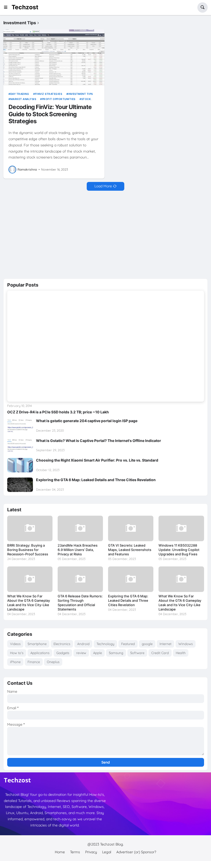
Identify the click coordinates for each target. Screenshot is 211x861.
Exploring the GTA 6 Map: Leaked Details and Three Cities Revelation (96, 480)
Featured (128, 644)
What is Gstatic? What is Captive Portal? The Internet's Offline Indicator (98, 440)
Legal (106, 852)
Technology (105, 644)
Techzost (25, 7)
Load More (103, 186)
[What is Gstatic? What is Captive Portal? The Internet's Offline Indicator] (20, 445)
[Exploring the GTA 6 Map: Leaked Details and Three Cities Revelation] (20, 485)
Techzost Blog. (112, 844)
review (81, 653)
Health (181, 653)
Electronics (62, 644)
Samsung (116, 653)
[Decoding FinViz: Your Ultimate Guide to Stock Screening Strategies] (53, 57)
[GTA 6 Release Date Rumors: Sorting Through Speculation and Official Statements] (80, 579)
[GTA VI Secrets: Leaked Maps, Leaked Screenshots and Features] (130, 528)
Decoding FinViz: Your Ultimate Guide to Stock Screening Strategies (50, 114)
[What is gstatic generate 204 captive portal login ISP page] (20, 426)
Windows (185, 644)
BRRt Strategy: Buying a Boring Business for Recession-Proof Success (27, 549)
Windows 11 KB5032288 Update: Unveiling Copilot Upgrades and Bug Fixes (179, 549)
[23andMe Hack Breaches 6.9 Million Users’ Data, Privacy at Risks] (80, 528)
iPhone (15, 662)
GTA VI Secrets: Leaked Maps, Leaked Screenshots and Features (129, 549)
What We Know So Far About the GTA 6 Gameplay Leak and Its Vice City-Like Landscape (28, 602)
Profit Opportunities (58, 99)
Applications (39, 653)
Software (137, 653)
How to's (16, 653)
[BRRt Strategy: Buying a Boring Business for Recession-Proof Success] (29, 528)
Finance (34, 662)
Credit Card (160, 653)
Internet (165, 644)
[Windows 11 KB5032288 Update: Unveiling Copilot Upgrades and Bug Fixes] (181, 528)
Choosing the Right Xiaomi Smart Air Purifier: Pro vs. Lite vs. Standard (97, 460)
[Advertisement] (105, 235)
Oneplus (53, 662)
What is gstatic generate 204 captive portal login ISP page (86, 421)
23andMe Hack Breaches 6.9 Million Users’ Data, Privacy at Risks (78, 549)
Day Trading (19, 93)
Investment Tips (80, 93)
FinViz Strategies (48, 93)
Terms (75, 852)
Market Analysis (23, 99)
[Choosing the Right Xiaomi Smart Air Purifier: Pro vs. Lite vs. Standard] (20, 465)
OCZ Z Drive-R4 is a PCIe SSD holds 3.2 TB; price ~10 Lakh (58, 412)
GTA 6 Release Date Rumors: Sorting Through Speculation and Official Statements (80, 602)
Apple (97, 653)
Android (83, 644)
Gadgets (62, 653)
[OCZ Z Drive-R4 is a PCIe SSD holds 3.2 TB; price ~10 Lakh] (105, 346)
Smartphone (37, 644)
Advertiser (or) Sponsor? (136, 852)
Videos (15, 644)
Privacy (91, 852)
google (147, 644)
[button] (7, 7)
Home (60, 852)
